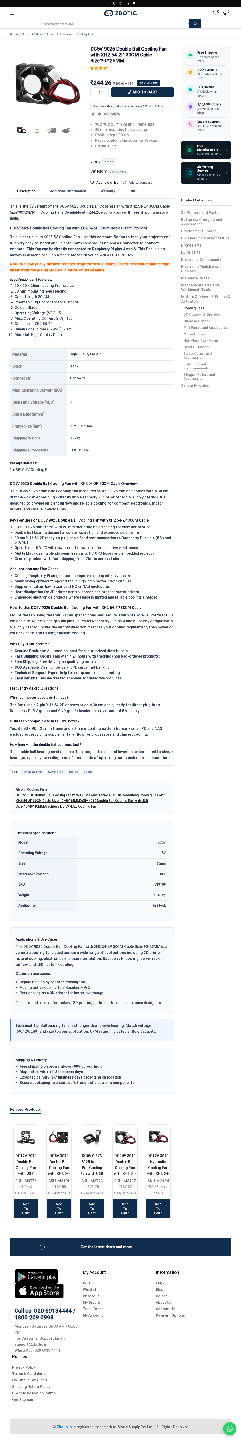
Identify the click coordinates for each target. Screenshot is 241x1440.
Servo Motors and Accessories (198, 356)
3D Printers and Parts (199, 212)
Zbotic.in (64, 1427)
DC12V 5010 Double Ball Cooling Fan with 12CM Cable (57, 795)
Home (14, 34)
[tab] (26, 191)
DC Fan (73, 771)
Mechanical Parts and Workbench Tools (200, 287)
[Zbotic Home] (120, 13)
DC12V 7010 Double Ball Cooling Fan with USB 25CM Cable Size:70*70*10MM (26, 1171)
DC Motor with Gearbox (202, 314)
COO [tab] (133, 191)
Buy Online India (32, 771)
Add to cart (145, 92)
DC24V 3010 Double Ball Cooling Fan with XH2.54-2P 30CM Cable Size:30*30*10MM (125, 1174)
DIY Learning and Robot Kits (205, 238)
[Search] (195, 23)
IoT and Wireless (195, 278)
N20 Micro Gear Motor (201, 341)
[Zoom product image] (46, 82)
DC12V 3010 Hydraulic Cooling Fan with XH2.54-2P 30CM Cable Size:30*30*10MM (158, 1174)
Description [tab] (26, 191)
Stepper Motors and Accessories (199, 377)
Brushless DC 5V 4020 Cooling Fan (70, 806)
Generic (109, 161)
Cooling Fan (55, 771)
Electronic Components (201, 259)
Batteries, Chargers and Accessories (201, 221)
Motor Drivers (194, 334)
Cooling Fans (85, 34)
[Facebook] (107, 3)
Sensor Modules (195, 385)
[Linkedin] (127, 3)
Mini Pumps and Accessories (206, 328)
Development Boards (199, 231)
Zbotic (88, 771)
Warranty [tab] (108, 191)
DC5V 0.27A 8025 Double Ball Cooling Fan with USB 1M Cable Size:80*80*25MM (92, 1171)
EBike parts (191, 252)
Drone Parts (191, 245)
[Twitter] (113, 3)
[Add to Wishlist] (29, 1134)
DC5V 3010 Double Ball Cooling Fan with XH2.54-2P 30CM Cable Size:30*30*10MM (59, 1174)
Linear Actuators (197, 321)
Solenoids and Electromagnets (196, 366)
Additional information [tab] (68, 191)
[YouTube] (134, 3)
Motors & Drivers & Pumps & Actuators (47, 34)
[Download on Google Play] (36, 1276)
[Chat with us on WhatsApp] (229, 1428)
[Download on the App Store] (39, 1290)
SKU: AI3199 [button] (148, 83)
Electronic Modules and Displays (201, 268)
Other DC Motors (197, 347)
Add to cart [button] (26, 1208)
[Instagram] (120, 3)
